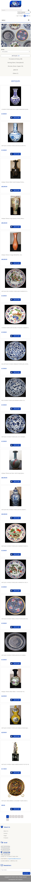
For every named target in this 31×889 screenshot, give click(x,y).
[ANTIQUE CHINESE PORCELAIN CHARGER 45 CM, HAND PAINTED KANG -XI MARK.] (15, 569)
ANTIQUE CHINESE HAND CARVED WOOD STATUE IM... (15, 764)
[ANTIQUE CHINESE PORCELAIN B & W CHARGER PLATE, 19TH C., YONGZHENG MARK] (15, 642)
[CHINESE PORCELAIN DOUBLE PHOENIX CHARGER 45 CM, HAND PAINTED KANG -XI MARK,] (15, 314)
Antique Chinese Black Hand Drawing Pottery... (13, 182)
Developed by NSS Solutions (15, 879)
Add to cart (17, 117)
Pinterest (6, 847)
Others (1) (15, 73)
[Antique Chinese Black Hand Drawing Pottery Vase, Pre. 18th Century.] (15, 169)
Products (6, 838)
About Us (6, 831)
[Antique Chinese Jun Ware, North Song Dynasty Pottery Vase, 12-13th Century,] (15, 460)
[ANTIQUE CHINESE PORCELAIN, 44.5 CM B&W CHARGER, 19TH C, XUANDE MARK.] (15, 423)
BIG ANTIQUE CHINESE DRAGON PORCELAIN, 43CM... (15, 364)
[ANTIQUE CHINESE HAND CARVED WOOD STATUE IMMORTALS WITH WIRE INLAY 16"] (15, 751)
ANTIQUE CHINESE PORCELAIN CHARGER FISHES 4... (15, 546)
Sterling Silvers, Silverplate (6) (15, 62)
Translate (28, 13)
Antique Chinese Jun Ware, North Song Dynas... (13, 473)
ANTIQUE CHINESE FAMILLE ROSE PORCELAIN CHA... (15, 618)
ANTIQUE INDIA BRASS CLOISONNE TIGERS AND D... (15, 800)
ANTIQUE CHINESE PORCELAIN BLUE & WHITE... (14, 145)
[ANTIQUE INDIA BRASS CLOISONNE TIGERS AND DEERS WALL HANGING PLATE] (15, 787)
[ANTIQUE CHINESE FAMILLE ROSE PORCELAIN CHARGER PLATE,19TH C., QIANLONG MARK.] (15, 605)
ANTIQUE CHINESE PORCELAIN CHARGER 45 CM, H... (15, 582)
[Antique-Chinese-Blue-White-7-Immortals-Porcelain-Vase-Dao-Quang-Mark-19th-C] (15, 678)
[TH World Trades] (15, 4)
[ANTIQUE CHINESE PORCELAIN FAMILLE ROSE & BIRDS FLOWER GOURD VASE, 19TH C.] (15, 715)
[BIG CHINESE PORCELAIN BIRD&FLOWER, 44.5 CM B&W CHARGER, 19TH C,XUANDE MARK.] (15, 387)
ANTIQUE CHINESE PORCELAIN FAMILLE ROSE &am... (15, 728)
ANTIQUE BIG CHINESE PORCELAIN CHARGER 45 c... (15, 291)
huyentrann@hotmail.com (14, 858)
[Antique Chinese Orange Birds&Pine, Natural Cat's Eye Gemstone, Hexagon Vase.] (15, 242)
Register (22, 15)
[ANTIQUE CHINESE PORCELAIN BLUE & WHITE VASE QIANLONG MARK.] (15, 132)
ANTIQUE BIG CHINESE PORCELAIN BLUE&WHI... (14, 509)
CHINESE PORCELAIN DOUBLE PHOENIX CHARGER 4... (15, 327)
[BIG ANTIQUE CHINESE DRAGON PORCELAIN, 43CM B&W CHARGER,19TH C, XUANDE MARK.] (15, 351)
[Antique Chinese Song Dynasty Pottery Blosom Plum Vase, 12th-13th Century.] (15, 205)
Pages (5, 835)
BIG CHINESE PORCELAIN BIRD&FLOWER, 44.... (13, 400)
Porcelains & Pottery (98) (15, 59)
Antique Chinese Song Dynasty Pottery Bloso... (13, 218)
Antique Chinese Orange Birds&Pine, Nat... (12, 255)
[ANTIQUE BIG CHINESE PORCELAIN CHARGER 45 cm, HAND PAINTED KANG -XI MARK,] (15, 278)
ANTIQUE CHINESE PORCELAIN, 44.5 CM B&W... (14, 436)
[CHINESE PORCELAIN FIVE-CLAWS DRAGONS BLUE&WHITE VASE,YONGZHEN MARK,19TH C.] (15, 96)
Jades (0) (15, 70)
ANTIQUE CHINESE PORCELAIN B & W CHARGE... (14, 655)
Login (17, 15)
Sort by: (2, 49)
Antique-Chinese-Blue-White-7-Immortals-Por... (13, 691)
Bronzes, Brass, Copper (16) (15, 66)
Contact (5, 833)
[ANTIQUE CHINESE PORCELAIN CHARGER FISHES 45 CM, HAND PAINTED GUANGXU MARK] (15, 533)
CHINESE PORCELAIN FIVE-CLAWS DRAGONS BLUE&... (15, 109)
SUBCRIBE (26, 873)
